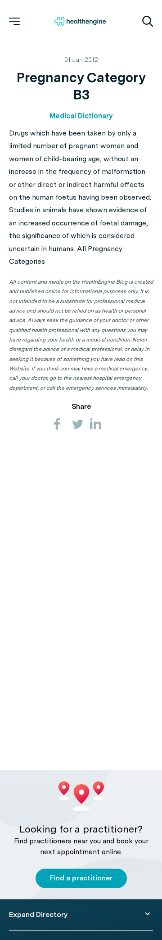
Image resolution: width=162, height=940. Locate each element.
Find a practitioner (81, 878)
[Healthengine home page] (80, 21)
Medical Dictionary (81, 116)
